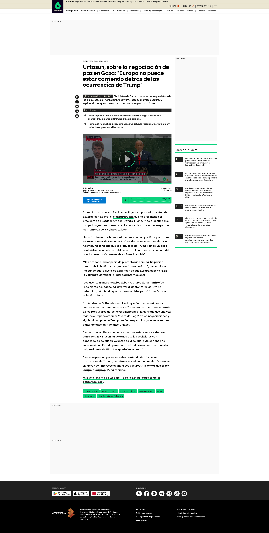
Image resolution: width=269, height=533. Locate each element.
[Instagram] (169, 496)
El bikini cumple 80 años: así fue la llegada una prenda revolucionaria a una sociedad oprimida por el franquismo (200, 238)
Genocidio (89, 396)
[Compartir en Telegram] (77, 112)
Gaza (160, 391)
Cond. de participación (187, 513)
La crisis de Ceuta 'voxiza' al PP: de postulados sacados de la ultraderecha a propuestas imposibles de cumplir (201, 161)
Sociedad (134, 11)
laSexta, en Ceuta (100, 2)
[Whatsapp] (154, 496)
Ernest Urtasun (109, 391)
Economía (104, 11)
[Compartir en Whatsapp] (77, 107)
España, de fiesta (137, 2)
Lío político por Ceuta (83, 2)
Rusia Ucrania (162, 2)
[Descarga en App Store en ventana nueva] (81, 496)
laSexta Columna (185, 11)
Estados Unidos (127, 391)
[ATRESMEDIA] (64, 514)
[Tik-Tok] (177, 496)
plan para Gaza (123, 216)
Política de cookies (144, 513)
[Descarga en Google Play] (61, 496)
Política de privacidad (186, 509)
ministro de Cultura (99, 303)
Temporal (125, 2)
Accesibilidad (142, 520)
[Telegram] (162, 496)
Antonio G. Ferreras (206, 11)
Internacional (119, 11)
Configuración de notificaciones (191, 517)
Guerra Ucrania (88, 11)
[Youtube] (184, 496)
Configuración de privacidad (148, 517)
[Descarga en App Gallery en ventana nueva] (100, 496)
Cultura (169, 11)
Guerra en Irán (150, 2)
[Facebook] (146, 496)
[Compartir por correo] (77, 117)
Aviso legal (140, 509)
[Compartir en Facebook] (77, 103)
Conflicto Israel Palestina (110, 396)
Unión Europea (146, 391)
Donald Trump (91, 391)
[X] (77, 98)
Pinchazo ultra (114, 2)
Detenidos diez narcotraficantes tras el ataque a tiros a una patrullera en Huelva (200, 207)
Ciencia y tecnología (152, 11)
